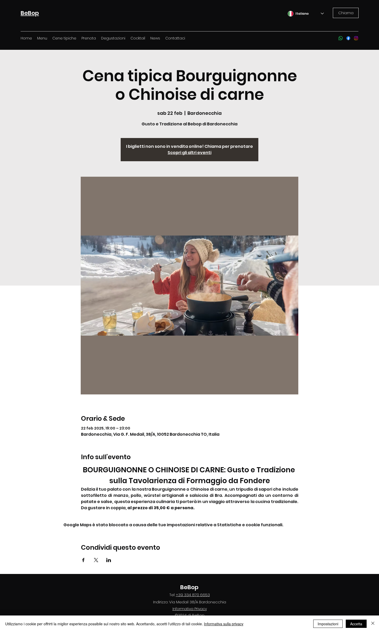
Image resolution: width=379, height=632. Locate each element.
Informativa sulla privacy (223, 623)
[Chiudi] (373, 624)
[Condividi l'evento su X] (96, 560)
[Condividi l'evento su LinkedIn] (108, 560)
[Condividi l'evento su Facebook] (83, 560)
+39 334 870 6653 (193, 594)
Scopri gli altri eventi (189, 153)
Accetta (356, 623)
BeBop (189, 587)
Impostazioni (328, 623)
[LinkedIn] (356, 38)
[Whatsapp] (340, 38)
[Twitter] (348, 38)
